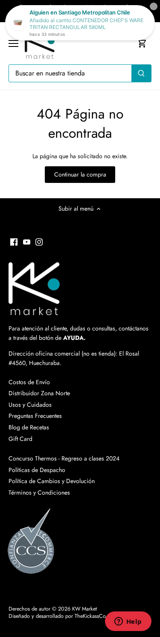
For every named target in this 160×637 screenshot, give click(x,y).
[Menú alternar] (13, 43)
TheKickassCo (90, 616)
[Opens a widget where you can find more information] (128, 622)
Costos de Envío (29, 382)
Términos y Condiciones (39, 492)
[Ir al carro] (142, 43)
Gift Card (20, 438)
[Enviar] (141, 73)
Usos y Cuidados (30, 404)
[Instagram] (39, 241)
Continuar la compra (80, 174)
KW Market (84, 609)
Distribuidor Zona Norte (39, 393)
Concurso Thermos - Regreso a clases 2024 (64, 458)
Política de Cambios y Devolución (52, 481)
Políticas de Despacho (37, 470)
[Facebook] (13, 241)
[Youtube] (26, 241)
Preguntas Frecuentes (35, 415)
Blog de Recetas (29, 427)
